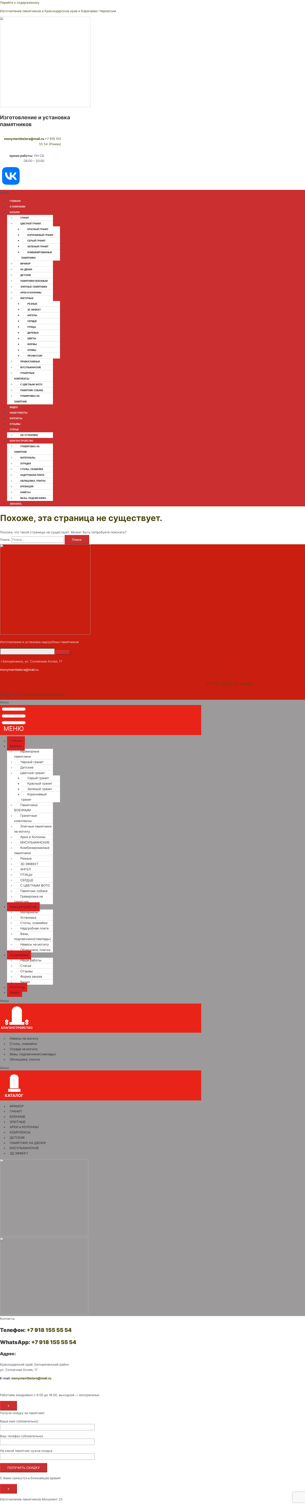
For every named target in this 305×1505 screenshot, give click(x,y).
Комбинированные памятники (36, 255)
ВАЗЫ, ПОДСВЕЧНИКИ (33, 498)
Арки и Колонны (30, 292)
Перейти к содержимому (19, 2)
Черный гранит (32, 762)
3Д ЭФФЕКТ (19, 1153)
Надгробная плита (32, 475)
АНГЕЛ (25, 869)
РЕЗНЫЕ (32, 304)
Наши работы (30, 960)
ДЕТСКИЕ (17, 1137)
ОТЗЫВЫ (15, 424)
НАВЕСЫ (25, 492)
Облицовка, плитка (35, 950)
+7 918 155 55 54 (49, 1330)
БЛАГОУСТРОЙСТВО (21, 441)
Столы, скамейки (33, 923)
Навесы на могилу (34, 944)
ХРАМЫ (31, 350)
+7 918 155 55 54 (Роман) (230, 683)
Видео (25, 982)
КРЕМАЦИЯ (26, 486)
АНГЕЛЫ (32, 315)
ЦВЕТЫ (31, 338)
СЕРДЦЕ (32, 321)
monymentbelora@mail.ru (24, 139)
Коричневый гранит (40, 235)
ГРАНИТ (24, 217)
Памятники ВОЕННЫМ (34, 281)
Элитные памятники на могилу (33, 828)
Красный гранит (37, 229)
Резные (26, 858)
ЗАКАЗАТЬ (16, 503)
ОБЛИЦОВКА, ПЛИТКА (33, 481)
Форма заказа (31, 976)
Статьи (25, 966)
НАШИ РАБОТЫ (19, 412)
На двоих (26, 269)
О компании (19, 955)
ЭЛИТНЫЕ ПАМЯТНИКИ (33, 286)
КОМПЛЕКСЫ (20, 1132)
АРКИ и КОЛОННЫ (24, 1127)
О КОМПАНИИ (17, 206)
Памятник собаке (31, 390)
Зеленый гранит (38, 246)
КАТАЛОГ (15, 212)
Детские (25, 275)
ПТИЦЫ (31, 327)
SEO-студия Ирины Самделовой (44, 694)
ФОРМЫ (32, 344)
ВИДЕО (14, 407)
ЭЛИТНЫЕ (18, 1122)
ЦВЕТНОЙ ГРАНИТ (30, 223)
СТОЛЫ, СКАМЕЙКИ (31, 469)
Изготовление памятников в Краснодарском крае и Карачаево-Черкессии (58, 11)
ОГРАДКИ (25, 463)
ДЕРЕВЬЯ (32, 333)
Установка (28, 917)
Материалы (27, 457)
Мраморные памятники (26, 754)
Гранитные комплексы (24, 376)
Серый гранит (36, 240)
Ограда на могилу (24, 1049)
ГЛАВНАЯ (15, 201)
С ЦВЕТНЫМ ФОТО (31, 384)
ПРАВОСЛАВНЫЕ (30, 361)
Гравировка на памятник (27, 399)
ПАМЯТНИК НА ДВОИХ (28, 1143)
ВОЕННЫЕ (17, 1116)
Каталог (16, 746)
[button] (127, 192)
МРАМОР (25, 263)
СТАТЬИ (14, 429)
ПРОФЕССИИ (34, 355)
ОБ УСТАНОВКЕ (29, 435)
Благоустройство (23, 907)
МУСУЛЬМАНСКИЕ (30, 367)
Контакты (17, 987)
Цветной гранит (32, 773)
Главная (16, 741)
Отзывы (26, 971)
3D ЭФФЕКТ (34, 309)
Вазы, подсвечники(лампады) (32, 936)
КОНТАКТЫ (16, 418)
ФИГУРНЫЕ (27, 298)
